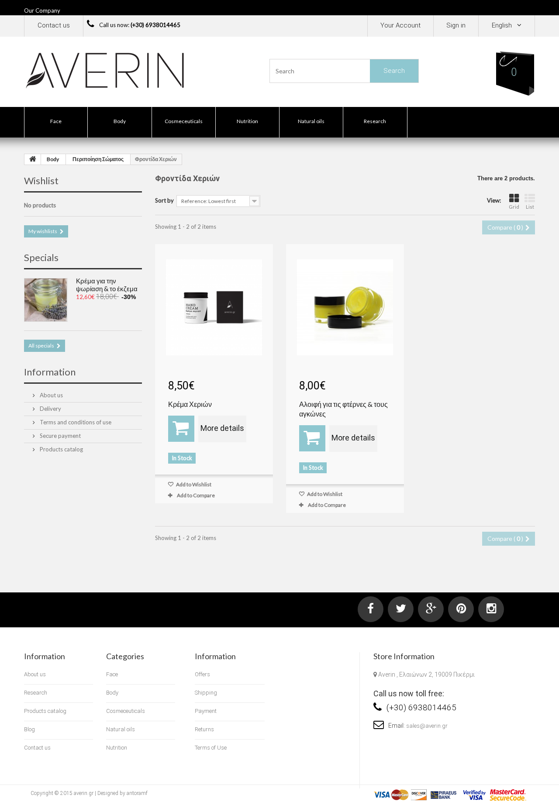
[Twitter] (401, 609)
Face (56, 121)
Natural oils (311, 121)
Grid (514, 207)
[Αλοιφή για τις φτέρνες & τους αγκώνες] (345, 307)
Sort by (164, 200)
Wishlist (41, 180)
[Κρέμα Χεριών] (214, 307)
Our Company (42, 10)
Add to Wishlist (193, 484)
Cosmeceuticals (184, 121)
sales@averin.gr (427, 726)
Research (375, 121)
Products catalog (60, 449)
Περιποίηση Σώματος (98, 159)
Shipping (206, 692)
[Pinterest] (461, 609)
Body (120, 121)
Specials (41, 257)
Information (50, 372)
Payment (206, 711)
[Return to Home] (32, 159)
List (530, 207)
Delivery (49, 408)
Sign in (456, 25)
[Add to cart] (181, 429)
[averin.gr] (104, 69)
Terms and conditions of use (74, 422)
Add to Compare (196, 495)
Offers (202, 674)
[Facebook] (370, 609)
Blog (29, 729)
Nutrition (247, 121)
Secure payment (59, 435)
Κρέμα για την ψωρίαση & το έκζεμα (107, 284)
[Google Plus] (431, 609)
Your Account (400, 25)
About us (50, 395)
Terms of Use (211, 747)
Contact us (54, 25)
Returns (204, 729)
